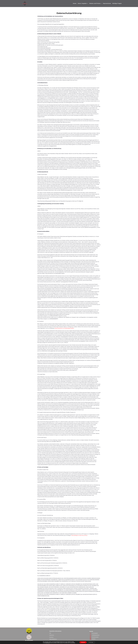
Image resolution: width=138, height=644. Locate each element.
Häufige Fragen (117, 3)
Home (74, 3)
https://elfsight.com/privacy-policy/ (79, 535)
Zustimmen (83, 642)
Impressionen (107, 3)
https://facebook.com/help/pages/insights (64, 328)
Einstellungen (47, 642)
